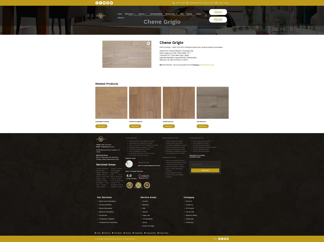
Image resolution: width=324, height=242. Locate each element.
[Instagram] (97, 2)
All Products (129, 14)
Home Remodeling (156, 14)
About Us (121, 18)
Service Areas (170, 14)
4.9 (129, 176)
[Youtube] (104, 2)
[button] (148, 43)
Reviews (189, 14)
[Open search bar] (206, 15)
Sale (181, 14)
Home (120, 14)
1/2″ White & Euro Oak (207, 65)
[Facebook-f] (100, 2)
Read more (101, 126)
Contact (198, 14)
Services (142, 14)
